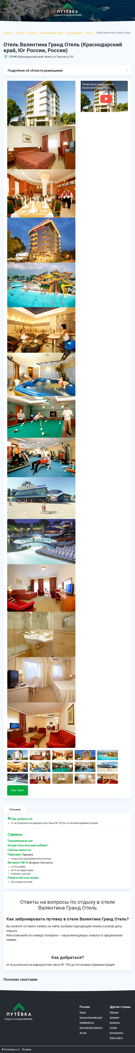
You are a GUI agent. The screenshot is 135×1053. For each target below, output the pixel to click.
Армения (114, 1017)
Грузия (113, 1027)
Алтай (83, 1032)
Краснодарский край (51, 32)
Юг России (31, 32)
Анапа (89, 32)
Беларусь (115, 1022)
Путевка (26, 1049)
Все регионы (116, 1032)
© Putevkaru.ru (10, 1049)
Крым (83, 1012)
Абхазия (114, 1012)
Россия (19, 32)
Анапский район (74, 32)
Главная (8, 32)
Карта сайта (116, 1037)
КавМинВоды (87, 1022)
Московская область (91, 1027)
